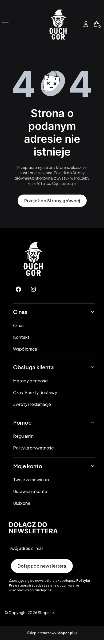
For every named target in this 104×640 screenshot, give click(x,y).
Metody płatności (30, 380)
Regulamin (23, 436)
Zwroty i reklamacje (32, 404)
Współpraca (25, 349)
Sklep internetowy (50, 633)
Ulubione (21, 503)
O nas (19, 325)
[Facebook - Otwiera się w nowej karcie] (18, 289)
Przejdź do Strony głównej (52, 200)
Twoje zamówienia (31, 479)
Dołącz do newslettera (42, 566)
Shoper (44, 612)
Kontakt (21, 337)
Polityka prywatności (33, 448)
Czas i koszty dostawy (35, 392)
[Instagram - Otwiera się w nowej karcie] (33, 289)
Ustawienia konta (30, 491)
